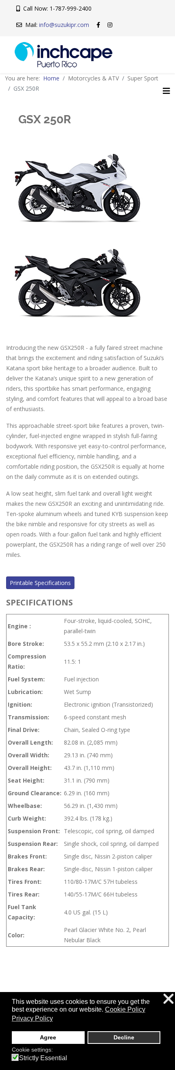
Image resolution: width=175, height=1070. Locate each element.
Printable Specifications (40, 583)
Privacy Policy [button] (32, 1018)
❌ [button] (168, 999)
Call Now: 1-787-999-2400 (56, 8)
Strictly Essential (43, 1058)
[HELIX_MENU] (166, 91)
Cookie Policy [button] (125, 1009)
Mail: (55, 25)
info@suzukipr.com (64, 25)
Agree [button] (48, 1037)
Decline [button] (124, 1037)
